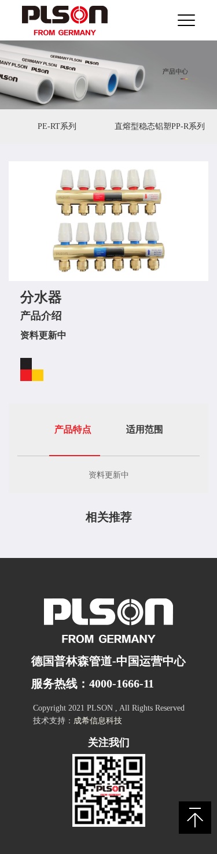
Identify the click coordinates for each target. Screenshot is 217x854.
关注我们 (109, 742)
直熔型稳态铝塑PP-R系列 (160, 126)
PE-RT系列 (57, 126)
